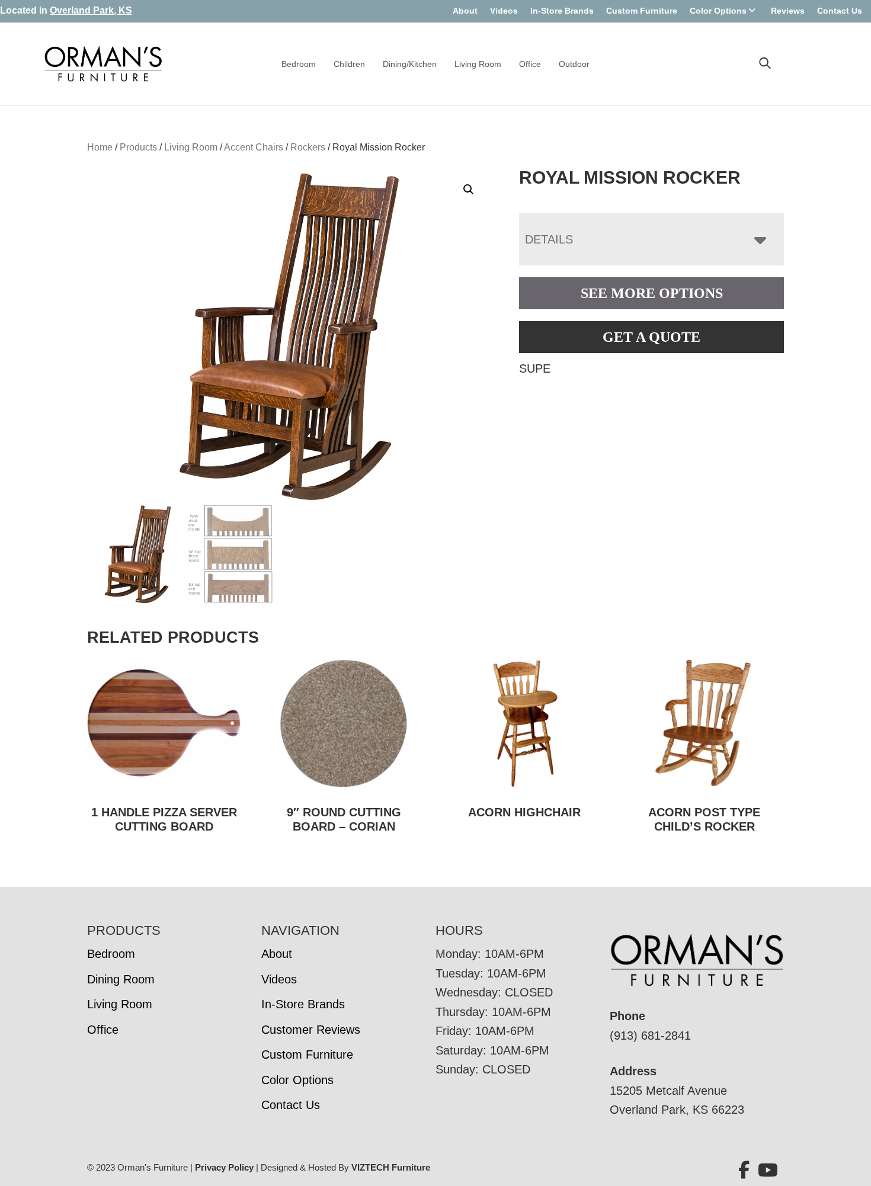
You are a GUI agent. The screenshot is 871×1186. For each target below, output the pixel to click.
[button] (468, 189)
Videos (504, 10)
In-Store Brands (562, 10)
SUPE (534, 368)
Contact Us (839, 10)
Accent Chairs (253, 147)
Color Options (718, 10)
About (465, 10)
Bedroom (298, 64)
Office (530, 64)
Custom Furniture (641, 10)
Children (349, 64)
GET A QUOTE (651, 337)
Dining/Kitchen (410, 64)
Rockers (307, 147)
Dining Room (121, 979)
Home (100, 147)
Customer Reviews (310, 1029)
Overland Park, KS (91, 10)
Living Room (477, 64)
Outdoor (574, 64)
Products (138, 147)
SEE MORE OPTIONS (652, 293)
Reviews (788, 10)
